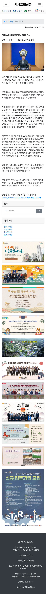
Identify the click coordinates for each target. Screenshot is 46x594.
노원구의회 (8, 235)
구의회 (10, 22)
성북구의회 (8, 227)
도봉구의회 (8, 230)
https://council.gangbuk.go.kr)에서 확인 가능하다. (21, 198)
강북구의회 (8, 232)
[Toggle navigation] (40, 4)
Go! (39, 211)
